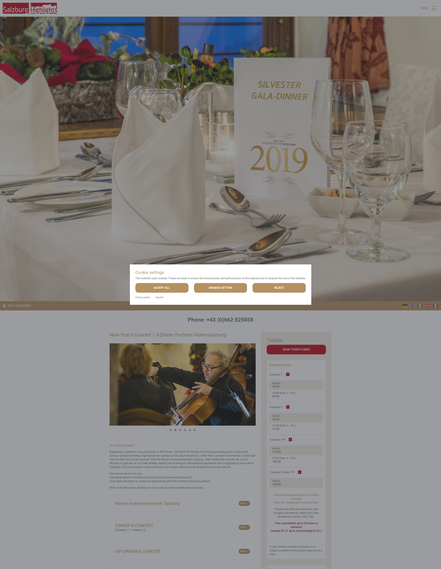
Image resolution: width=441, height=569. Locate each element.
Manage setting (220, 287)
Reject (279, 287)
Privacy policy (142, 297)
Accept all (162, 287)
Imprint (159, 297)
